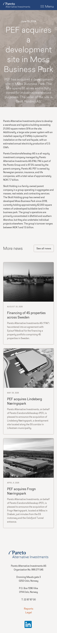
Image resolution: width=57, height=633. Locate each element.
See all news (43, 248)
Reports (28, 609)
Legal (28, 612)
